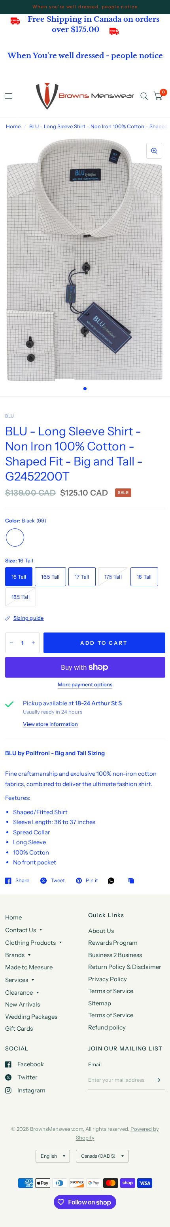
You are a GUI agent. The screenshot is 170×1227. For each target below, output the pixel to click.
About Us (101, 930)
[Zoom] (154, 151)
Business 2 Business (115, 955)
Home (13, 126)
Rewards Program (113, 942)
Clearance (19, 992)
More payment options (85, 684)
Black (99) (15, 537)
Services (16, 980)
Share (22, 881)
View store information (50, 724)
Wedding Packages (31, 1016)
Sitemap (99, 1003)
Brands (15, 955)
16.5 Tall (50, 577)
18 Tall (144, 577)
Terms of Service (110, 991)
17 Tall (82, 577)
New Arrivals (22, 1004)
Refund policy (107, 1027)
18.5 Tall (20, 597)
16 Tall (18, 577)
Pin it (92, 881)
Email (95, 1064)
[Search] (144, 96)
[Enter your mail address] (157, 1079)
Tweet (58, 881)
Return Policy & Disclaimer (124, 967)
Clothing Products (30, 942)
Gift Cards (19, 1028)
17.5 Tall (113, 577)
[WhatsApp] (113, 881)
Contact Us (20, 930)
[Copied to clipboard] (133, 881)
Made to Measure (29, 967)
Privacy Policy (107, 979)
